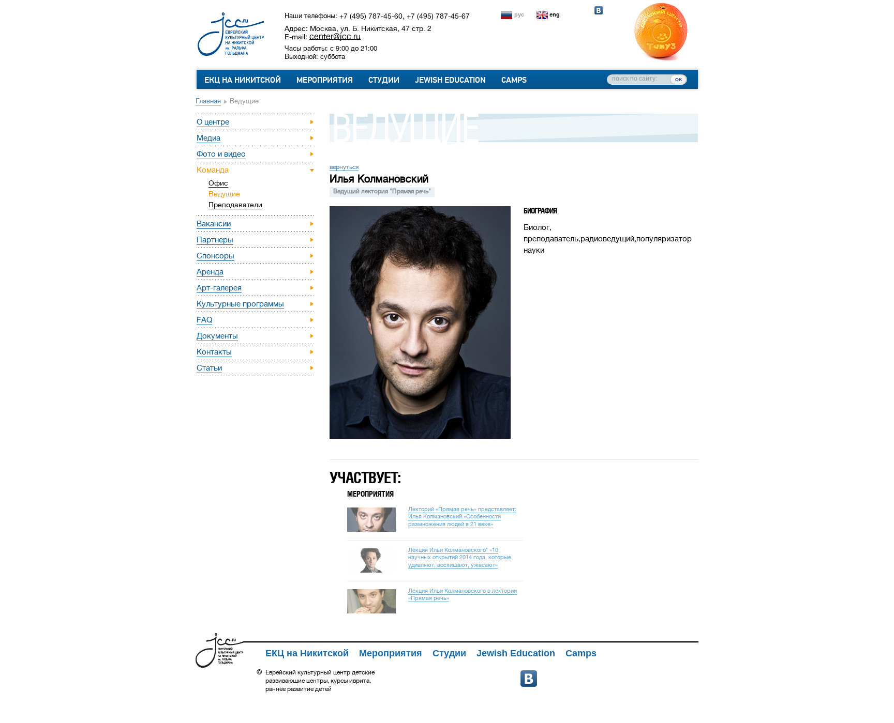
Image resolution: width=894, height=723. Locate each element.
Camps (514, 80)
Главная (208, 101)
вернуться (344, 167)
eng (554, 14)
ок (678, 79)
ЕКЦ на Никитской (242, 80)
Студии (383, 80)
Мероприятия (324, 80)
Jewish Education (450, 80)
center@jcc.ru (335, 36)
